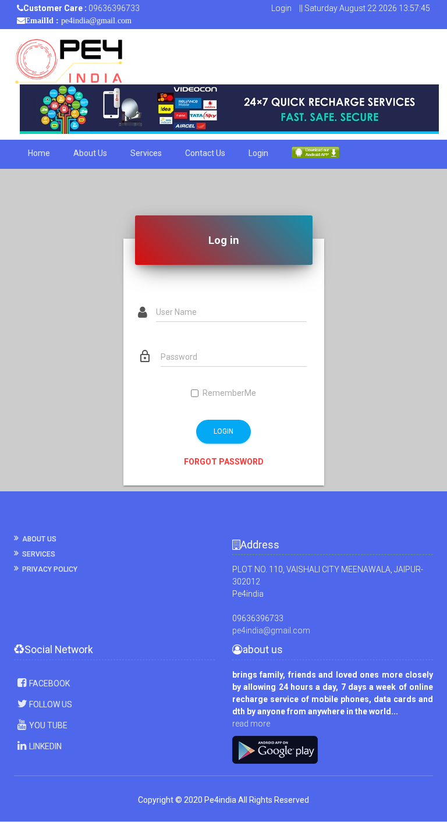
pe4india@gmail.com (271, 630)
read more (251, 723)
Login (281, 8)
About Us (90, 153)
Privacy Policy (49, 569)
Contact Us (205, 153)
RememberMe (229, 393)
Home (39, 153)
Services (146, 153)
